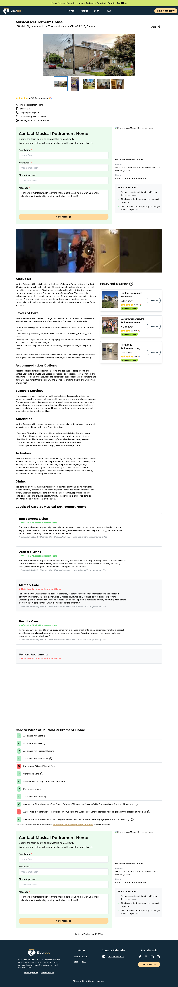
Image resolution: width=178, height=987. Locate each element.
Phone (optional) (27, 175)
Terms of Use (47, 972)
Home (77, 956)
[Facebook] (140, 957)
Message (24, 187)
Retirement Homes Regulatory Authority (73, 824)
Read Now (122, 3)
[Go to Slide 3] (89, 83)
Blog (76, 961)
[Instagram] (146, 957)
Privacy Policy (31, 972)
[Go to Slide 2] (75, 83)
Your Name (25, 150)
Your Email (25, 162)
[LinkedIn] (158, 957)
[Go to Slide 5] (117, 83)
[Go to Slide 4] (103, 83)
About (85, 956)
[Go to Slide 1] (61, 83)
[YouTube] (152, 957)
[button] (89, 55)
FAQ (84, 961)
